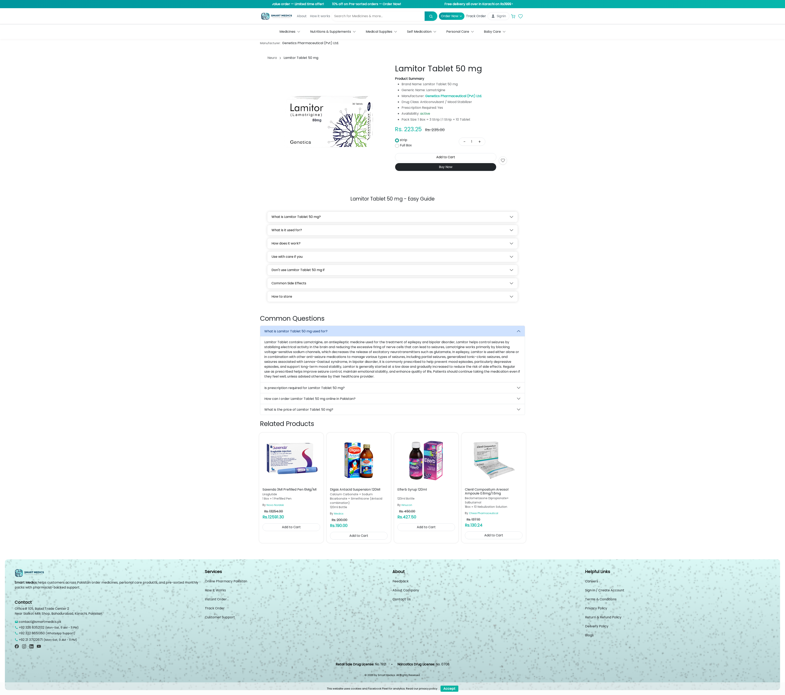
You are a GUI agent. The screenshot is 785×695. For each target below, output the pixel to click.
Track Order (476, 16)
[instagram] (24, 646)
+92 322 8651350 (32, 633)
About (302, 16)
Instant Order (216, 599)
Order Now (449, 16)
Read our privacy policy (421, 689)
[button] (290, 31)
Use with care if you (287, 256)
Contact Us (401, 599)
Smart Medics (26, 582)
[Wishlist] (520, 16)
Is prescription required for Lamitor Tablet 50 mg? (304, 388)
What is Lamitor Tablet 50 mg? (296, 216)
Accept (449, 688)
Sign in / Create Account (604, 590)
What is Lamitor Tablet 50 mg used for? (295, 331)
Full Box (406, 145)
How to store (281, 296)
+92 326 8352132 (31, 627)
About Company (405, 590)
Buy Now (445, 167)
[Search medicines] (431, 16)
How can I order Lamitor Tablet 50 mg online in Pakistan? (309, 398)
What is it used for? (286, 230)
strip (403, 140)
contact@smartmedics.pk (40, 621)
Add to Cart (445, 157)
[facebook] (17, 646)
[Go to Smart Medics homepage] (30, 574)
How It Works (215, 590)
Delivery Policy (596, 626)
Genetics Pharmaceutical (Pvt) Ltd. (310, 43)
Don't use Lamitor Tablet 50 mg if (298, 270)
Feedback (400, 581)
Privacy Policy (596, 608)
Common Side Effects (288, 283)
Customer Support (220, 617)
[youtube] (39, 646)
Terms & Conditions (601, 599)
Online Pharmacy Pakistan (226, 581)
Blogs (589, 635)
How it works (320, 16)
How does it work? (286, 243)
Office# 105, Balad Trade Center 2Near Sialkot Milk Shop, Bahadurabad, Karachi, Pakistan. (59, 611)
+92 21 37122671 (31, 639)
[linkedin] (31, 646)
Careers (591, 581)
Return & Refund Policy (603, 617)
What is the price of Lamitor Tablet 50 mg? (298, 409)
